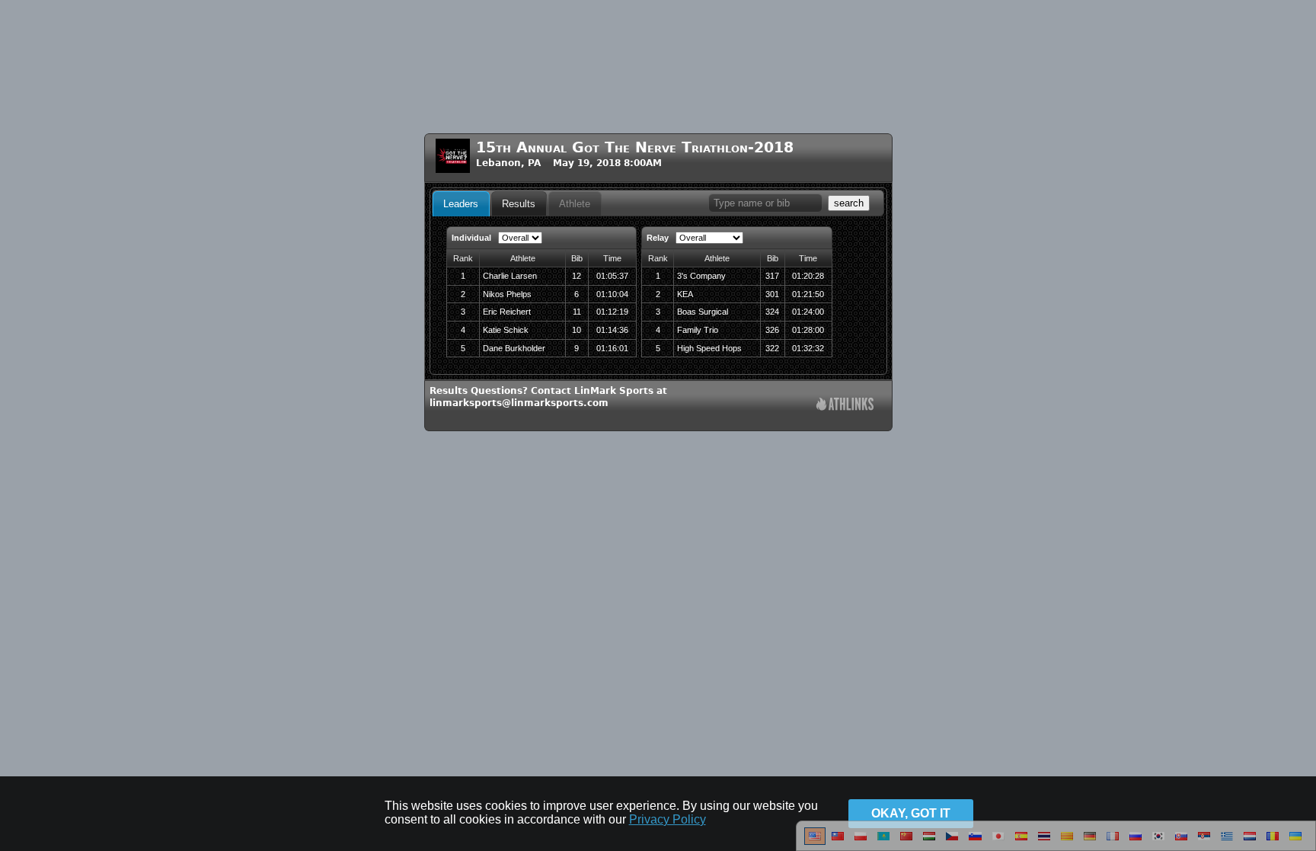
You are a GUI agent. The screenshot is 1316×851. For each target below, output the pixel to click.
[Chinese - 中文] (837, 841)
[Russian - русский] (1135, 841)
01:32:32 (808, 348)
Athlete (574, 204)
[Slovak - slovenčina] (1181, 841)
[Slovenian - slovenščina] (975, 841)
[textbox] (765, 203)
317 (772, 275)
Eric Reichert (507, 311)
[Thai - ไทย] (1044, 841)
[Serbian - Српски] (1204, 841)
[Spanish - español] (1021, 841)
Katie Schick (506, 329)
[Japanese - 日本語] (998, 841)
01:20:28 (808, 275)
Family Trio (697, 329)
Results (518, 204)
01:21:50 (808, 294)
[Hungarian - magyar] (929, 841)
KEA (685, 294)
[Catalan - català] (1067, 841)
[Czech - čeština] (952, 841)
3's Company (701, 275)
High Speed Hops (709, 348)
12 (576, 275)
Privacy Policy (667, 819)
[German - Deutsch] (1089, 841)
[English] (815, 841)
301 (772, 294)
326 (772, 329)
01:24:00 (808, 311)
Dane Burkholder (514, 348)
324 (772, 311)
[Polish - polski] (860, 841)
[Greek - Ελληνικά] (1227, 841)
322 (772, 348)
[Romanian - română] (1272, 841)
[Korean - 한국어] (1158, 841)
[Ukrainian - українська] (1295, 841)
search (849, 203)
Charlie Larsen (510, 275)
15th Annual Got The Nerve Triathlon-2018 (635, 147)
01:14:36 (612, 329)
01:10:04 (612, 294)
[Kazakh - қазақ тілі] (883, 841)
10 (576, 329)
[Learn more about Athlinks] (845, 406)
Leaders (460, 204)
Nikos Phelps (507, 294)
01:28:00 (808, 329)
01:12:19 (612, 311)
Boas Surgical (702, 311)
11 (577, 311)
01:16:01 (612, 348)
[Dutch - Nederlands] (1249, 841)
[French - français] (1112, 841)
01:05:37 (612, 275)
